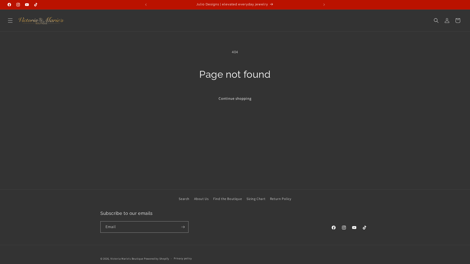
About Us (201, 199)
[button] (10, 20)
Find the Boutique (227, 199)
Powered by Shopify (156, 258)
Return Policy (280, 199)
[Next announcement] (324, 4)
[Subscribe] (182, 227)
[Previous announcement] (146, 4)
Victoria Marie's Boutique (126, 258)
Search (184, 199)
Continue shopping (235, 98)
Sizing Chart (256, 199)
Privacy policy (183, 258)
